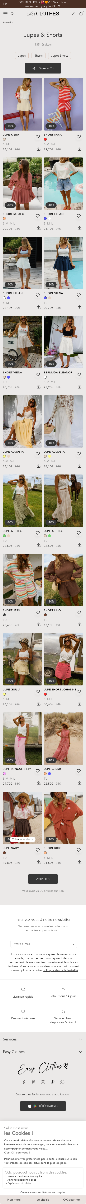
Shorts (38, 56)
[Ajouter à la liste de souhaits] (37, 136)
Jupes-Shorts (59, 56)
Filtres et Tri (45, 68)
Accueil (7, 22)
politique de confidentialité (60, 970)
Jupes (22, 56)
